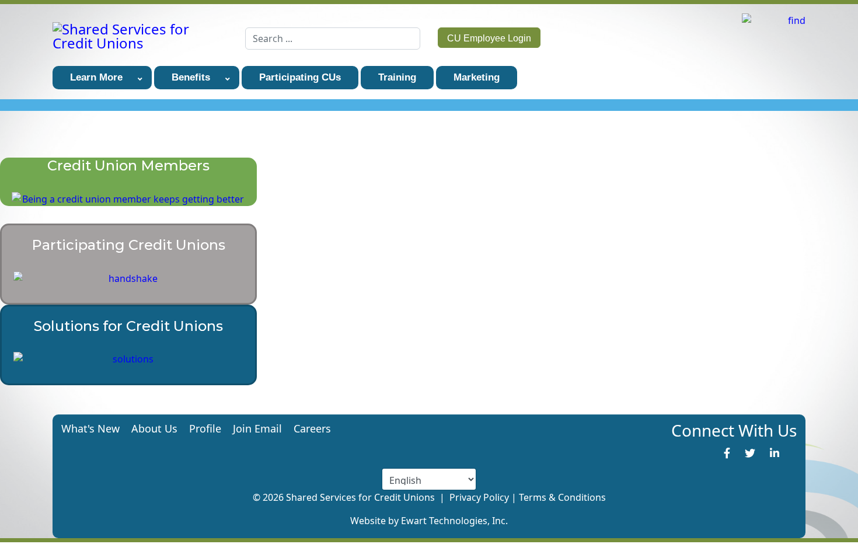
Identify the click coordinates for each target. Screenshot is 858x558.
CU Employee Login (489, 38)
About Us (154, 428)
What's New (90, 428)
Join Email (257, 428)
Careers (312, 428)
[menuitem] (102, 77)
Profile (205, 428)
